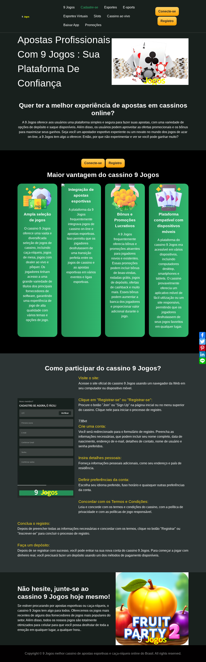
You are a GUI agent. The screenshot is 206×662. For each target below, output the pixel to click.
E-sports (129, 7)
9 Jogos (69, 7)
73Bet (82, 421)
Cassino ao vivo (118, 16)
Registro (167, 21)
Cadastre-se (89, 7)
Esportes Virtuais (75, 16)
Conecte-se (167, 11)
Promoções (93, 25)
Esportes (110, 7)
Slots (97, 16)
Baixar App (71, 25)
